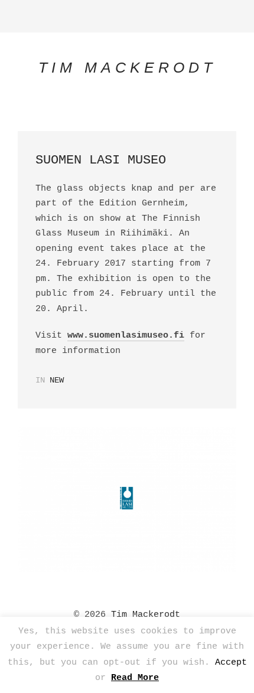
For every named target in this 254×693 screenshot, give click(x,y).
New (57, 380)
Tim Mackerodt (145, 615)
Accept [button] (231, 663)
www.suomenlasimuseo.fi (125, 336)
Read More (135, 678)
